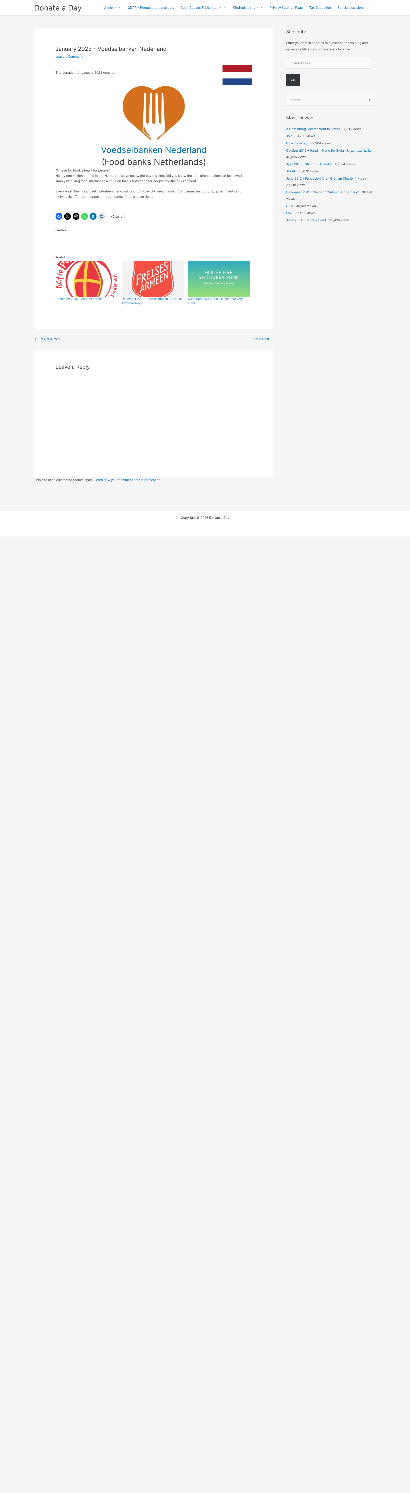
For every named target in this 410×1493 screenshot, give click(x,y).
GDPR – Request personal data (151, 8)
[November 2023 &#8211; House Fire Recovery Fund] (219, 279)
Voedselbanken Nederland (154, 150)
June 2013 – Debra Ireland (306, 220)
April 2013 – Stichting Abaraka (308, 164)
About (108, 8)
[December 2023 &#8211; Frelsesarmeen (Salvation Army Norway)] (153, 279)
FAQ (289, 213)
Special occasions (351, 8)
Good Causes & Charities (199, 8)
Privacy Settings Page (286, 8)
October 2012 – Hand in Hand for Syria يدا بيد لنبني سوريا (329, 150)
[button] (115, 7)
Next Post (263, 339)
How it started (297, 143)
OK (293, 80)
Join (289, 136)
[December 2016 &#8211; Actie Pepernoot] (86, 279)
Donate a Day (58, 7)
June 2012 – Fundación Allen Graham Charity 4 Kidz (325, 178)
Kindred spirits (244, 8)
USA (289, 206)
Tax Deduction (320, 8)
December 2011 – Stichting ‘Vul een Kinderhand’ (322, 192)
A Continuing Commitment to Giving (313, 129)
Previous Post (47, 339)
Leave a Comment (69, 56)
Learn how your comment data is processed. (127, 480)
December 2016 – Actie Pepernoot (80, 299)
